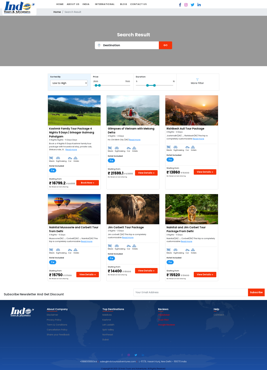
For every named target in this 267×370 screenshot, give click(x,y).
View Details (145, 172)
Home (60, 4)
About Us (73, 4)
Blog (123, 4)
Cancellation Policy (57, 329)
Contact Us (138, 4)
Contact (219, 315)
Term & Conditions (57, 324)
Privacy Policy (54, 319)
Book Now (87, 182)
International (105, 4)
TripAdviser (164, 314)
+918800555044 (88, 361)
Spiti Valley (108, 329)
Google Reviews (166, 324)
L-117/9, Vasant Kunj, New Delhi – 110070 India (162, 361)
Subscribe (256, 292)
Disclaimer (52, 314)
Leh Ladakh (108, 324)
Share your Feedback (58, 334)
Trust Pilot (163, 319)
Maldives (107, 314)
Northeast (107, 334)
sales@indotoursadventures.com (118, 361)
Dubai (105, 339)
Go (165, 45)
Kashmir (107, 319)
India (86, 4)
